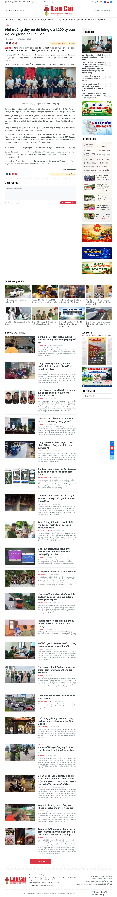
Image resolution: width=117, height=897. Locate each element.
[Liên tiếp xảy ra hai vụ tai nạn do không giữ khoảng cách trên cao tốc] (99, 313)
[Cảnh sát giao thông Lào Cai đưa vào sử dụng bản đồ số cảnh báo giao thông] (20, 476)
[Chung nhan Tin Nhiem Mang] (102, 893)
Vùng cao (86, 336)
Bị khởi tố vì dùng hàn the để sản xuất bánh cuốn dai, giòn (44, 323)
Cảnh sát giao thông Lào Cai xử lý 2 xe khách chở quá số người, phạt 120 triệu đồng (56, 498)
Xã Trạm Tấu (104, 159)
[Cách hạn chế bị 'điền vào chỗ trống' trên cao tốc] (20, 702)
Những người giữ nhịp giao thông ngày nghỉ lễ (102, 198)
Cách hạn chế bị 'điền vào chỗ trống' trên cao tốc (57, 697)
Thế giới (65, 20)
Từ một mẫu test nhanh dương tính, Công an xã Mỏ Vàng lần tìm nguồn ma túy (98, 302)
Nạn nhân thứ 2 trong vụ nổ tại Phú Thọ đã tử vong (18, 323)
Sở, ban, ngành (104, 146)
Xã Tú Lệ (89, 159)
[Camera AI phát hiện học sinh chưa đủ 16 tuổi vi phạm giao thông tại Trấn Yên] (20, 674)
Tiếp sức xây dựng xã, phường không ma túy (103, 216)
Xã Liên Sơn (90, 167)
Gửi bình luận (69, 203)
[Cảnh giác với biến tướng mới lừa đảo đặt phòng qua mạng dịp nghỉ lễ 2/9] (20, 344)
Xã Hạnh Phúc (91, 163)
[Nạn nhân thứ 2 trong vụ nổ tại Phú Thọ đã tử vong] (18, 313)
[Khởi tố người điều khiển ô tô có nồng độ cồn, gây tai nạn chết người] (97, 44)
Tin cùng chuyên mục (15, 332)
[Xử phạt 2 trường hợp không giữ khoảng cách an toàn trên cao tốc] (20, 812)
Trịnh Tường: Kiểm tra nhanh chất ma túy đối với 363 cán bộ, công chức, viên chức (55, 525)
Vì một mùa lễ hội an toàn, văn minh (57, 571)
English (96, 2)
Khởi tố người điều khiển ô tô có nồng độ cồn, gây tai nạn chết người (93, 57)
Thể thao (58, 20)
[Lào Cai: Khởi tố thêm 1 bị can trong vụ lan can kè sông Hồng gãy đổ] (20, 425)
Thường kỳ (97, 336)
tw (112, 457)
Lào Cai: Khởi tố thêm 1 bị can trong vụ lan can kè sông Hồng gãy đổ (93, 78)
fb (105, 2)
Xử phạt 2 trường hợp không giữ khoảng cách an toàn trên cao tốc (55, 806)
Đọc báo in (101, 20)
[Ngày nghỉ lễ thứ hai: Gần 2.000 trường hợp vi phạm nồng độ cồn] (45, 291)
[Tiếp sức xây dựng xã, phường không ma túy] (89, 216)
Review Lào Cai (92, 20)
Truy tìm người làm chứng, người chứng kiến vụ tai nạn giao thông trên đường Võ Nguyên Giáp (94, 87)
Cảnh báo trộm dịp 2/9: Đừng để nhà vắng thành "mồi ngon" (71, 301)
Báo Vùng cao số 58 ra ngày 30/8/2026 (97, 359)
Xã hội (31, 20)
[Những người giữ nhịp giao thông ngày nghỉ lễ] (89, 198)
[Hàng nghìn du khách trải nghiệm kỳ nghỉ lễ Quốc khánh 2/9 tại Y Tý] (89, 187)
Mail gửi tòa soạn (34, 2)
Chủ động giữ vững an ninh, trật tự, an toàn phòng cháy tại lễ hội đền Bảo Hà (56, 721)
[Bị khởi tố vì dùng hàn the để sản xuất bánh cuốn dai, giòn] (45, 313)
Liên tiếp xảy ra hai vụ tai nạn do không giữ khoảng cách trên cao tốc (98, 324)
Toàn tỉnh (89, 150)
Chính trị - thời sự (15, 20)
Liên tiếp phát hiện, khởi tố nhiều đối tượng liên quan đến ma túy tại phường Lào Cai (94, 96)
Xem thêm (41, 861)
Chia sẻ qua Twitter (10, 43)
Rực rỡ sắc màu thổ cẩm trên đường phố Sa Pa (102, 178)
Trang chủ (7, 20)
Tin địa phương (89, 138)
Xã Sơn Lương (91, 170)
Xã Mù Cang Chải (90, 155)
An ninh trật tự (43, 574)
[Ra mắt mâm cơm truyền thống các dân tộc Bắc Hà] (89, 207)
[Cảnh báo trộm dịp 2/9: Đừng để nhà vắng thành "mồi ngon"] (72, 291)
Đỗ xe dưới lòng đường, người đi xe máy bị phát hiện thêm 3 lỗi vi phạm (56, 748)
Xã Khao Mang (104, 150)
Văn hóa (37, 20)
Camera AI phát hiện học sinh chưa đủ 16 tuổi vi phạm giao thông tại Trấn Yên (56, 670)
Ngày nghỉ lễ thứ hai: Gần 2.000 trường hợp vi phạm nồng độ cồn (44, 301)
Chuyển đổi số (81, 20)
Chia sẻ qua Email (16, 43)
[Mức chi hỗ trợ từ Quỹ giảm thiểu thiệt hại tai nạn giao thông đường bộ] (72, 313)
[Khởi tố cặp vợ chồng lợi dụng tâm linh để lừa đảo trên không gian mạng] (20, 628)
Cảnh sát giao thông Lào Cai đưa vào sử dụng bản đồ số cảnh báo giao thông (57, 472)
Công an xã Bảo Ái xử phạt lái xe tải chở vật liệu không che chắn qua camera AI (56, 445)
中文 (101, 2)
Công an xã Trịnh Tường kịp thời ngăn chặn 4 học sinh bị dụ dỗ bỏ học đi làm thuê (55, 366)
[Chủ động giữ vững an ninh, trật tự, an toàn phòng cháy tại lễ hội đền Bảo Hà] (20, 725)
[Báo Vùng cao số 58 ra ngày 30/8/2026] (97, 351)
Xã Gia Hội (103, 167)
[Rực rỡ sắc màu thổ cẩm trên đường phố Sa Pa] (89, 178)
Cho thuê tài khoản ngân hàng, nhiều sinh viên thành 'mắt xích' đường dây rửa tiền (54, 552)
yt (108, 2)
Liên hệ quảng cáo (50, 2)
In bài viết (13, 43)
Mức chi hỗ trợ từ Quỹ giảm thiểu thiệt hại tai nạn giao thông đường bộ (71, 324)
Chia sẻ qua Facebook (7, 43)
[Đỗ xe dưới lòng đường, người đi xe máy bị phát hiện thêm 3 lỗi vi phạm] (20, 752)
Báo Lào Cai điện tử (58, 11)
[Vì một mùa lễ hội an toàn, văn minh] (20, 578)
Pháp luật (51, 20)
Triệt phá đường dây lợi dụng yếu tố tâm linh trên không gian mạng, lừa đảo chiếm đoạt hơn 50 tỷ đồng (56, 832)
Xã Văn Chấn (104, 170)
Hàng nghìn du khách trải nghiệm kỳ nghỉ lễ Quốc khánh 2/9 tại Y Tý (103, 188)
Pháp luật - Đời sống (44, 345)
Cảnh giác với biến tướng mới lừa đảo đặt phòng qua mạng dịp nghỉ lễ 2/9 (57, 340)
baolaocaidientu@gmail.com (43, 885)
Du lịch (43, 20)
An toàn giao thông (44, 451)
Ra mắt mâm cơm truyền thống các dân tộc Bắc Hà (103, 207)
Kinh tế (25, 20)
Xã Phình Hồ (103, 163)
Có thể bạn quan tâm (15, 281)
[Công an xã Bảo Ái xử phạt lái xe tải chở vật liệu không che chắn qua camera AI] (20, 449)
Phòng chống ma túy (45, 531)
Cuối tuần (107, 336)
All (110, 20)
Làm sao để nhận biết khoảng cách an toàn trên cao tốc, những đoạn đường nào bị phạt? (56, 597)
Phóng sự (72, 20)
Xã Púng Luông (104, 155)
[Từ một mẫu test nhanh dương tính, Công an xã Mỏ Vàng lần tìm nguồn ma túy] (99, 291)
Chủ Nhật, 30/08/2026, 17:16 (16, 2)
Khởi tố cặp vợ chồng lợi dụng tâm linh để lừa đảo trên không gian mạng (56, 624)
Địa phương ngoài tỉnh (90, 145)
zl (111, 2)
